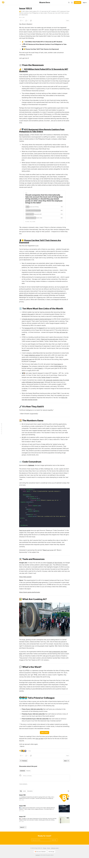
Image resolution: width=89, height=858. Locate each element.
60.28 (23, 437)
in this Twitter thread (43, 377)
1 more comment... (23, 784)
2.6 (23, 444)
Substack (38, 855)
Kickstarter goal (27, 359)
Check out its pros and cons (49, 339)
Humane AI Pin (29, 328)
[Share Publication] (72, 2)
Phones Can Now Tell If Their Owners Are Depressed (40, 241)
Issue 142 (22, 795)
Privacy (44, 848)
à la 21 (66, 83)
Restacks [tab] (28, 770)
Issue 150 (22, 806)
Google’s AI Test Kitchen (54, 562)
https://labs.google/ (25, 577)
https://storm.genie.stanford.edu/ (29, 592)
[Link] (17, 65)
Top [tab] (21, 791)
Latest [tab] (24, 791)
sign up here (39, 738)
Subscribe (77, 2)
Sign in (84, 2)
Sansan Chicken (24, 135)
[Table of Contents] (2, 429)
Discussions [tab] (29, 791)
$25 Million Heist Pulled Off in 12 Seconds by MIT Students (43, 70)
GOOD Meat (58, 366)
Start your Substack (41, 851)
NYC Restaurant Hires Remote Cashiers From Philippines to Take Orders (41, 130)
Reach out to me (48, 550)
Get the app (51, 851)
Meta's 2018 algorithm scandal (28, 295)
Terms (48, 848)
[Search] (68, 2)
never (64, 332)
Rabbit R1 (42, 328)
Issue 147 (22, 816)
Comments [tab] (22, 770)
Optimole (31, 465)
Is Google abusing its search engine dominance (36, 319)
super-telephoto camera (32, 355)
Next (65, 760)
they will (59, 332)
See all (22, 827)
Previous (24, 760)
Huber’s (40, 368)
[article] (44, 798)
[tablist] (25, 770)
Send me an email (24, 530)
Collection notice (55, 848)
